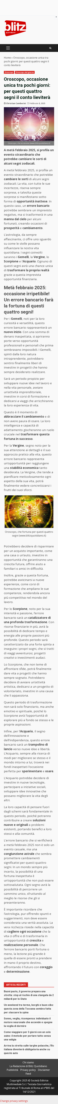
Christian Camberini (16, 103)
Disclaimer (44, 1070)
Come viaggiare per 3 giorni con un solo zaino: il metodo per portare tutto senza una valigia (27, 1036)
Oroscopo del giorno (25, 72)
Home (7, 57)
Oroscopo (9, 72)
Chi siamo (28, 1062)
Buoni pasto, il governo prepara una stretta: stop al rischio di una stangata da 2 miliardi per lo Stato (29, 995)
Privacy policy (28, 1070)
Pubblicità (12, 1070)
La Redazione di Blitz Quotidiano (28, 1066)
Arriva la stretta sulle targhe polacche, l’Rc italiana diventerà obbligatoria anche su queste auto (29, 1049)
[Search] (50, 48)
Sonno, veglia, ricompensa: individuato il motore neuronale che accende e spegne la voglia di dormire (28, 1022)
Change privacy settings (14, 1101)
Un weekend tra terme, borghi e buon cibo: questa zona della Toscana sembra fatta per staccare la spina (29, 1008)
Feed (28, 1073)
